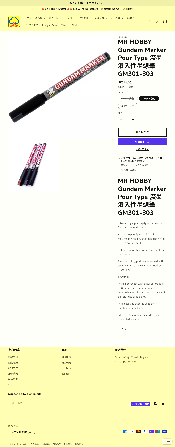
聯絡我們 (13, 357)
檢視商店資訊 (128, 169)
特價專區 (66, 357)
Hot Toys (66, 368)
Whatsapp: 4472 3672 (127, 361)
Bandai (65, 373)
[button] (68, 18)
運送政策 (68, 444)
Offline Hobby (21, 444)
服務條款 (13, 373)
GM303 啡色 (127, 105)
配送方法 (13, 368)
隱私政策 (46, 444)
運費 (131, 87)
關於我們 (13, 362)
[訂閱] (64, 403)
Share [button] (125, 329)
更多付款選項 (142, 149)
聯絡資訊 (79, 444)
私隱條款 (13, 379)
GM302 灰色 (149, 98)
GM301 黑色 (129, 99)
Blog (10, 384)
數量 (120, 113)
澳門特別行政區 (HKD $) (23, 432)
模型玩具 (66, 362)
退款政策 (35, 444)
